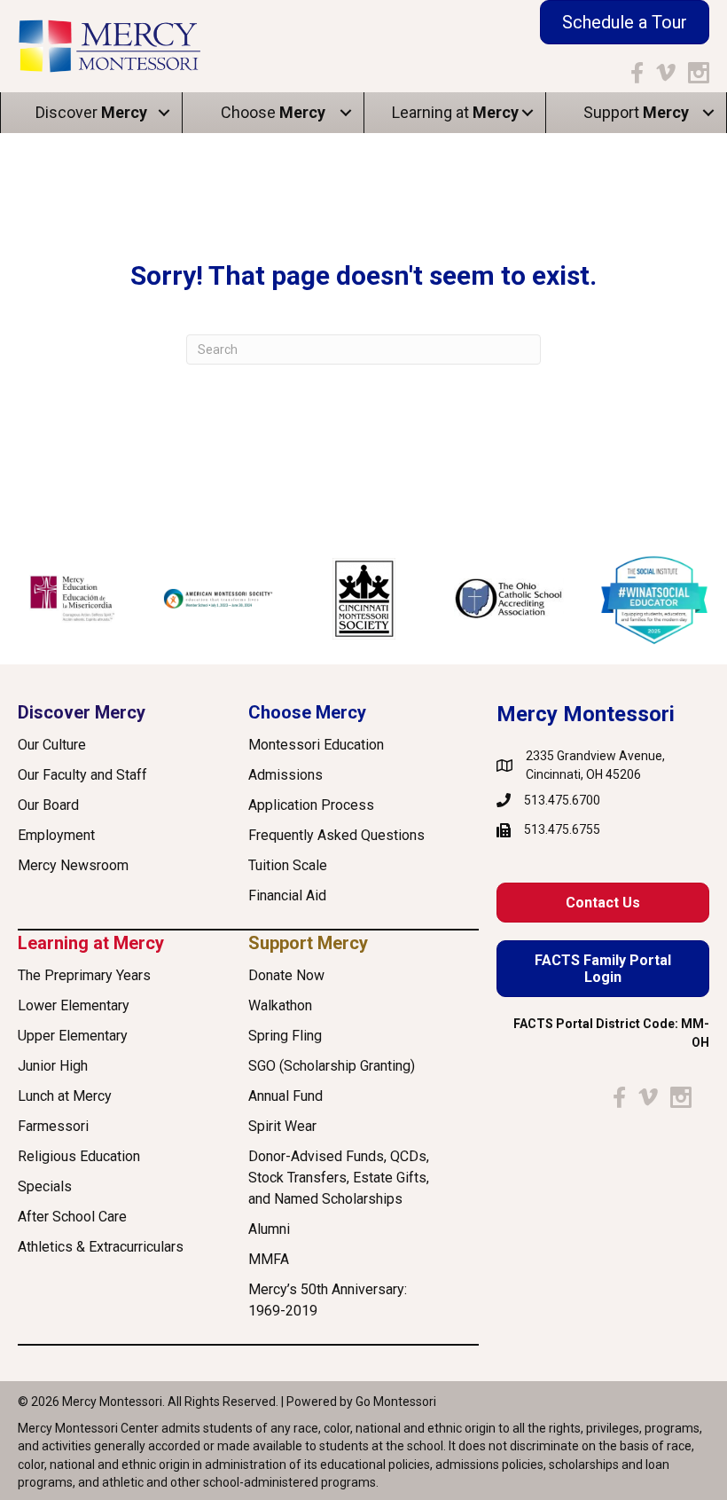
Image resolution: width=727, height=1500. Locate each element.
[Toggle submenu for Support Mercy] (708, 113)
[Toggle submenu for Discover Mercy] (164, 113)
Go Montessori (396, 1401)
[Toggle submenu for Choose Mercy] (345, 113)
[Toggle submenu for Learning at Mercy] (527, 113)
